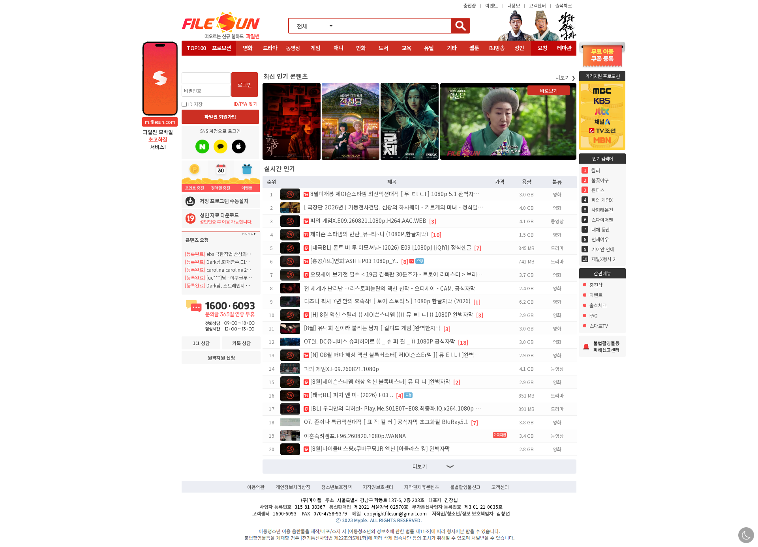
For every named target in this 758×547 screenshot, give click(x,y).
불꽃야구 (600, 180)
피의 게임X (602, 199)
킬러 (595, 170)
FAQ (593, 315)
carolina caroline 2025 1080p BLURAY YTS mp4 (247, 269)
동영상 (293, 48)
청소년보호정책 (336, 487)
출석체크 (563, 5)
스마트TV (598, 325)
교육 (406, 48)
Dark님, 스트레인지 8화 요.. (223, 285)
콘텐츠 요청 (197, 239)
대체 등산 (600, 229)
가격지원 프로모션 (602, 76)
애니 (338, 48)
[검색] (460, 26)
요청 (542, 48)
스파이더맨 (602, 219)
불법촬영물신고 (465, 487)
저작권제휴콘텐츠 (421, 487)
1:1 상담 (201, 343)
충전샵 (595, 284)
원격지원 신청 (221, 357)
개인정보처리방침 (293, 487)
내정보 (513, 5)
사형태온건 (602, 209)
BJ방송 (497, 48)
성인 (519, 48)
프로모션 (221, 48)
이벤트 (491, 5)
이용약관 (256, 487)
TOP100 (196, 48)
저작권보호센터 (378, 487)
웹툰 (474, 48)
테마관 (564, 48)
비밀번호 (192, 90)
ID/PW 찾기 (245, 104)
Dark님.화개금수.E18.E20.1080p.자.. (233, 261)
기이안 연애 (602, 249)
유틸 (428, 48)
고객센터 (537, 5)
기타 (451, 48)
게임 (315, 48)
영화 (247, 48)
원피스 (597, 190)
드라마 (270, 48)
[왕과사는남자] (536, 39)
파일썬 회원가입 (220, 116)
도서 (383, 48)
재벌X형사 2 (603, 259)
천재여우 (600, 239)
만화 (361, 48)
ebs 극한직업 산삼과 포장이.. (224, 253)
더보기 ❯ (565, 77)
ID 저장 (195, 104)
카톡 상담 (241, 343)
